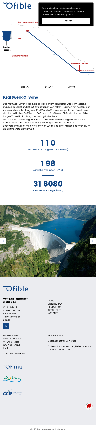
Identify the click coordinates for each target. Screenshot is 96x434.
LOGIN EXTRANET (11, 344)
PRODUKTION (54, 306)
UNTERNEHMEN (55, 303)
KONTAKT (53, 313)
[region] (66, 14)
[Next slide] (93, 241)
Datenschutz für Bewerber (62, 340)
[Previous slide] (3, 241)
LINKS (5, 348)
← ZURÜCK (23, 87)
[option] (48, 241)
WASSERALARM (10, 335)
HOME (51, 300)
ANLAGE (48, 87)
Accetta (68, 21)
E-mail (6, 319)
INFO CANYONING (12, 338)
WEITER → (73, 87)
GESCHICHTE (54, 310)
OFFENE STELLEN (11, 341)
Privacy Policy (67, 14)
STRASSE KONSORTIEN (14, 353)
